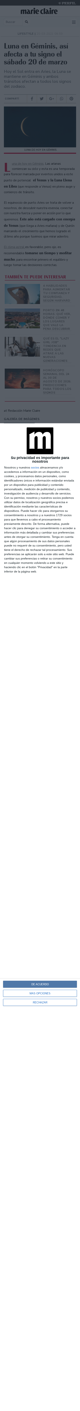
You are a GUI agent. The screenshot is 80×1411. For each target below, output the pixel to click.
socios (35, 467)
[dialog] (40, 917)
